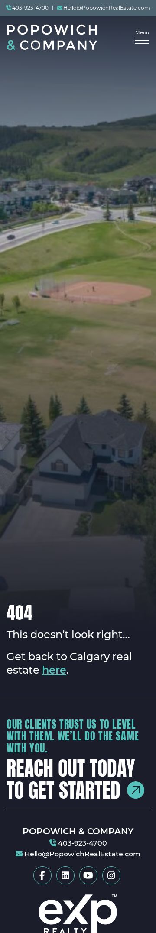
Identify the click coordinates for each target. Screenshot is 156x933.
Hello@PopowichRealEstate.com (106, 8)
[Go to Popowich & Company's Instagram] (111, 875)
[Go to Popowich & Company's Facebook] (42, 875)
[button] (142, 37)
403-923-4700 (30, 8)
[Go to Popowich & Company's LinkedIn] (65, 875)
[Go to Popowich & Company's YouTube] (88, 875)
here (54, 670)
